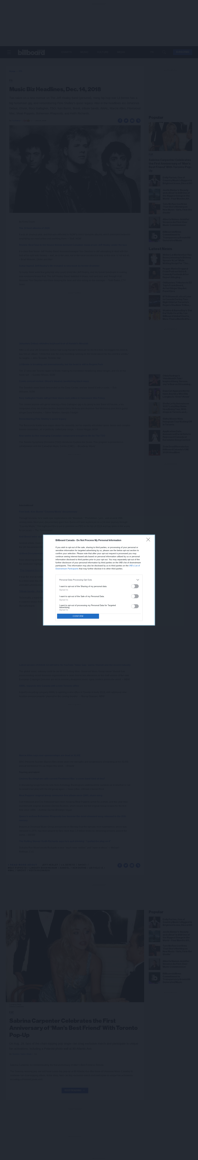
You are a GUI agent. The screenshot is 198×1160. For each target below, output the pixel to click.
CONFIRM (78, 616)
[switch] (135, 586)
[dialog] (99, 580)
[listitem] (99, 579)
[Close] (149, 540)
